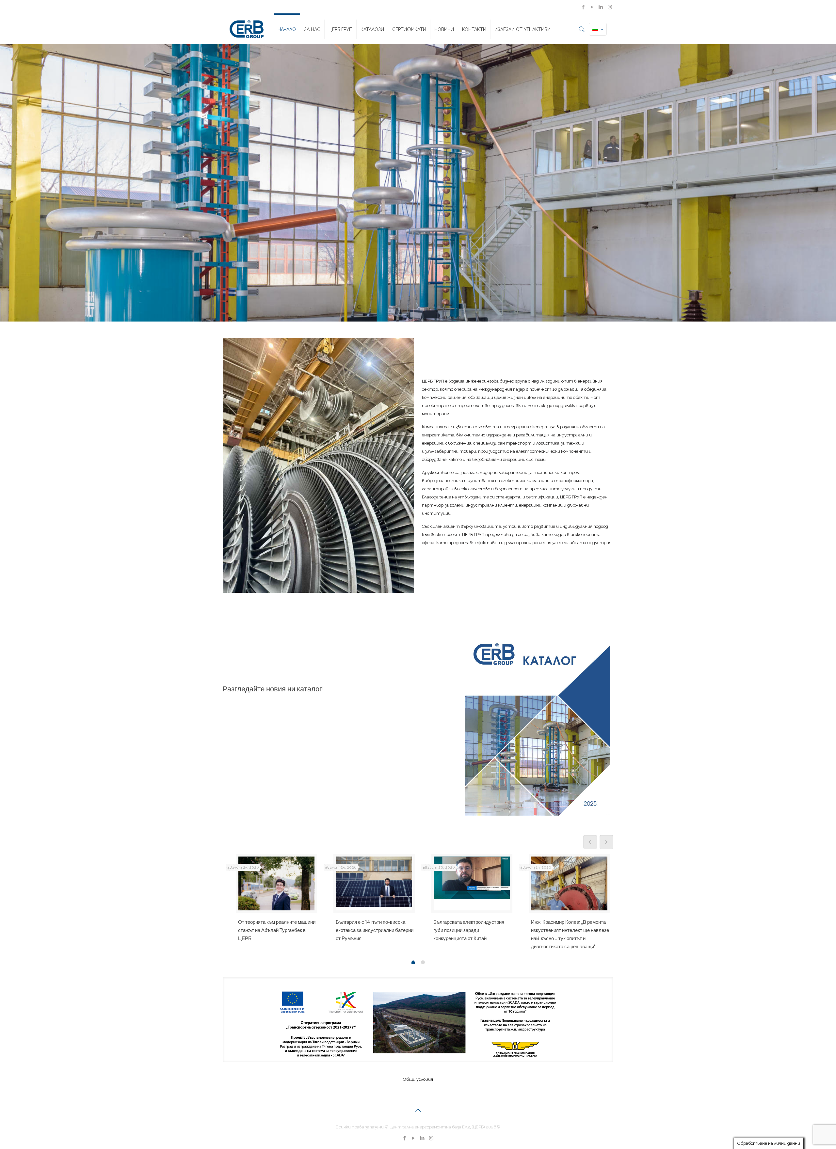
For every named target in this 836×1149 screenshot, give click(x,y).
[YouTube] (592, 7)
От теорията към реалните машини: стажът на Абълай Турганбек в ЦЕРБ (277, 930)
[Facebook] (583, 7)
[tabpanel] (271, 900)
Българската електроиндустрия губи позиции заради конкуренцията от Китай (468, 930)
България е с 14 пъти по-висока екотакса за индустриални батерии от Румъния (374, 930)
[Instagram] (609, 7)
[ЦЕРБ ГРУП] (246, 29)
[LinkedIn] (601, 7)
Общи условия (418, 1079)
